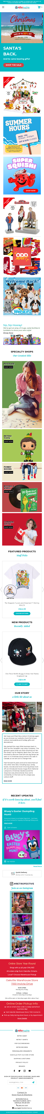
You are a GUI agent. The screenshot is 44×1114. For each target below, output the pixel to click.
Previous (1, 589)
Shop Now (8, 333)
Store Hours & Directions (22, 1095)
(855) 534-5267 (23, 1105)
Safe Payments (24, 872)
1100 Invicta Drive (22, 983)
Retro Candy (22, 1036)
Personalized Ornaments (22, 1051)
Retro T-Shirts (22, 1039)
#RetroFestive (24, 883)
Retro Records (22, 1047)
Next (43, 589)
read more (37, 866)
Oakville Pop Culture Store (22, 1055)
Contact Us (22, 1093)
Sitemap (35, 1112)
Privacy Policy (22, 1062)
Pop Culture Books (22, 1043)
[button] (13, 65)
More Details (22, 1018)
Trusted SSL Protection (24, 875)
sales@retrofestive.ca (23, 1108)
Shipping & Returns (22, 1058)
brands (22, 1066)
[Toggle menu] (6, 7)
